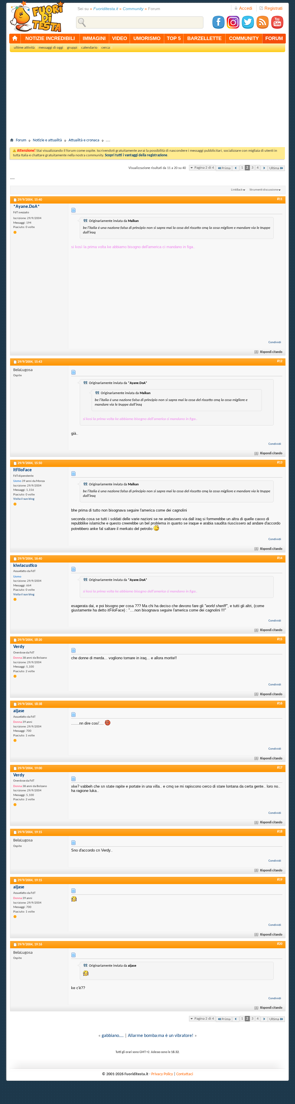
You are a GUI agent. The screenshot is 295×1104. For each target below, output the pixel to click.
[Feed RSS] (262, 28)
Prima (226, 168)
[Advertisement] (147, 96)
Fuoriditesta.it (105, 8)
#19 (279, 879)
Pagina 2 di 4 (204, 168)
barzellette (204, 38)
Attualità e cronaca (84, 140)
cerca (105, 48)
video (119, 38)
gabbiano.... (113, 1035)
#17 (279, 767)
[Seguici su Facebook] (218, 28)
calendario (89, 48)
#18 (279, 831)
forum (274, 38)
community (244, 38)
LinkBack (237, 189)
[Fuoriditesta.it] (37, 16)
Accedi (245, 8)
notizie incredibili (50, 38)
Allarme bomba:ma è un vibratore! (160, 1035)
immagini (94, 38)
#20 (279, 944)
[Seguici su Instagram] (233, 28)
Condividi (274, 342)
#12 (279, 361)
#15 (279, 639)
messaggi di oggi (51, 48)
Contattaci (184, 1074)
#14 (279, 558)
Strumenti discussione (263, 189)
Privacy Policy (162, 1074)
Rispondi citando (271, 352)
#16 (279, 703)
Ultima (274, 168)
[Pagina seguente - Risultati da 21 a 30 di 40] (264, 168)
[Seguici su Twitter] (248, 28)
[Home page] (15, 38)
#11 (279, 199)
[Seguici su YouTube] (277, 28)
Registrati (273, 8)
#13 (279, 462)
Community (133, 8)
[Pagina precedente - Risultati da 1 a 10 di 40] (235, 168)
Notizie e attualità (47, 140)
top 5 (174, 38)
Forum (21, 140)
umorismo (146, 38)
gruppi (72, 48)
